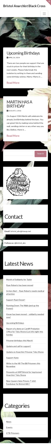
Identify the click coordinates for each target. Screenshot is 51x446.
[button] (44, 13)
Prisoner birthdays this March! (19, 340)
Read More (13, 82)
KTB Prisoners (12, 433)
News (8, 421)
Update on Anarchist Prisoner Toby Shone (25, 352)
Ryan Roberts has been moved (19, 285)
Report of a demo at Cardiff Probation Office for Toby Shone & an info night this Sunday (24, 331)
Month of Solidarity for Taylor (19, 279)
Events (9, 427)
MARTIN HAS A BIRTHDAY (19, 103)
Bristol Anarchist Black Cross (24, 6)
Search (40, 153)
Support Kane (12, 357)
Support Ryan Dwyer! (15, 300)
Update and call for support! (18, 346)
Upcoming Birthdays (23, 53)
